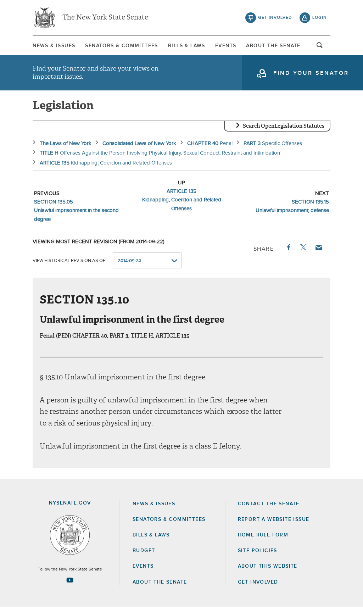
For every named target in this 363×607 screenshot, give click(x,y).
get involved (275, 18)
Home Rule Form (263, 535)
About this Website (267, 566)
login (319, 18)
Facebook (288, 247)
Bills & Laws (186, 45)
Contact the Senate (269, 503)
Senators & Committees (121, 45)
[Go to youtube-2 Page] (70, 580)
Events (225, 45)
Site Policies (257, 550)
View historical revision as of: (69, 260)
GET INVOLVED (258, 582)
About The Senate (273, 45)
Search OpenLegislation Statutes (283, 125)
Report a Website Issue (273, 519)
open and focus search (319, 47)
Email (318, 247)
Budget (144, 550)
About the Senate (160, 582)
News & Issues (54, 45)
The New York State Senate (105, 17)
